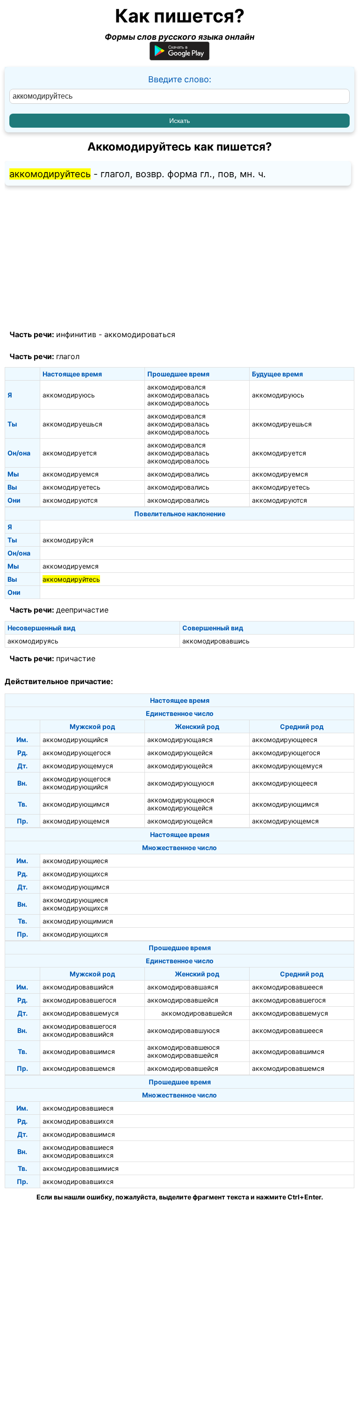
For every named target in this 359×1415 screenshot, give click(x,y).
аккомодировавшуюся (183, 1030)
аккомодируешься (72, 424)
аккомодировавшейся (182, 1000)
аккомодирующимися (78, 921)
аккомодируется (70, 453)
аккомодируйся (68, 540)
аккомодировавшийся (78, 987)
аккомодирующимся (76, 804)
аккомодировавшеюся (183, 1047)
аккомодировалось (178, 403)
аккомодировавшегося (79, 1000)
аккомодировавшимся (79, 1051)
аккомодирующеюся (180, 800)
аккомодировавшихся (78, 1121)
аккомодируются (70, 500)
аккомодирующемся (76, 821)
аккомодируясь (32, 641)
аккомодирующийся (75, 740)
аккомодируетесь (72, 487)
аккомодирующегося (77, 753)
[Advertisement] (179, 258)
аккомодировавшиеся (78, 1108)
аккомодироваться (139, 334)
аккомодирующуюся (180, 783)
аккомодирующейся (180, 753)
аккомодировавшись (216, 641)
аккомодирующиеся (75, 861)
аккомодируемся (71, 474)
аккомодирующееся (284, 740)
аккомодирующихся (75, 874)
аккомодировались (178, 474)
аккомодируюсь (69, 395)
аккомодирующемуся (78, 766)
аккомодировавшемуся (81, 1013)
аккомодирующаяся (180, 740)
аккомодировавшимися (81, 1168)
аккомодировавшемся (79, 1068)
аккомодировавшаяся (182, 987)
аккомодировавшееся (287, 987)
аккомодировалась (178, 395)
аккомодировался (176, 387)
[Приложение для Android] (179, 57)
